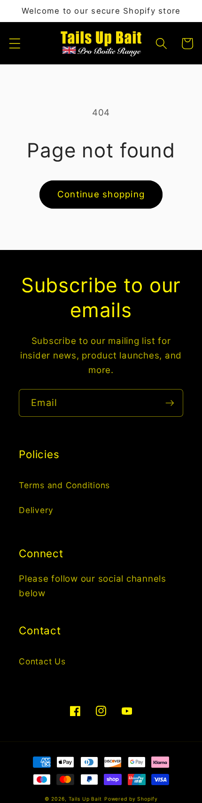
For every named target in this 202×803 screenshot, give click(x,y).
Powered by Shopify (131, 799)
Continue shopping (101, 194)
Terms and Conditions (64, 485)
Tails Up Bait (85, 799)
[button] (15, 43)
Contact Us (42, 661)
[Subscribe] (170, 402)
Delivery (36, 510)
